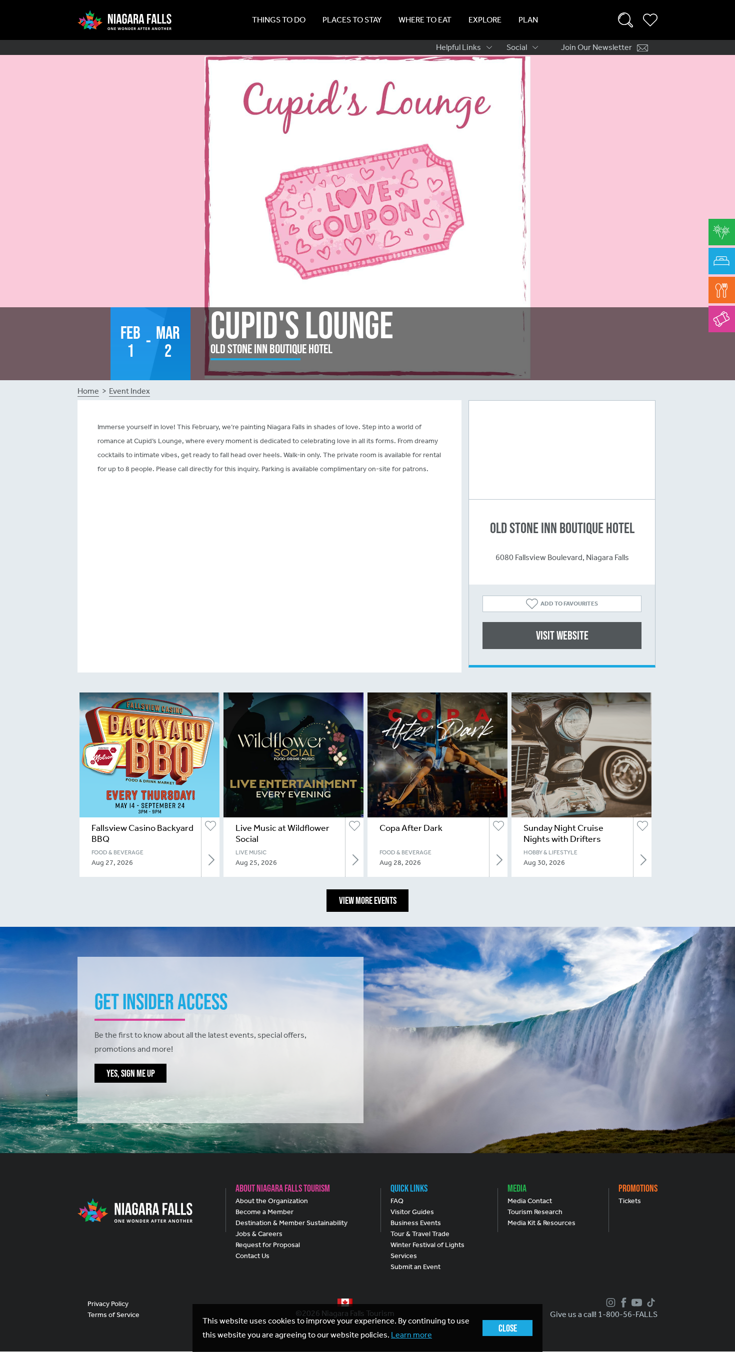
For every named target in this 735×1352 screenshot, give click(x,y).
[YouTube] (635, 1303)
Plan (528, 19)
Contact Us (253, 1256)
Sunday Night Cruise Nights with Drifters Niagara (564, 838)
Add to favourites (569, 603)
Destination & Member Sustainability (292, 1223)
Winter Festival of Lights (427, 1245)
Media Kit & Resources (542, 1223)
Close (507, 1328)
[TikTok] (650, 1303)
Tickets (629, 1201)
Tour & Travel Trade (420, 1234)
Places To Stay (352, 19)
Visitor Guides (412, 1212)
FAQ (397, 1201)
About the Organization (272, 1201)
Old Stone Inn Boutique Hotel (562, 528)
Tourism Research (535, 1212)
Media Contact (530, 1201)
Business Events (415, 1223)
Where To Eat (425, 19)
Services (403, 1256)
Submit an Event (415, 1267)
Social (516, 47)
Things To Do (279, 19)
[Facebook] (622, 1303)
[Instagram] (609, 1303)
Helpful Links (458, 47)
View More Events (367, 900)
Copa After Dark (411, 827)
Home (88, 391)
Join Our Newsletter (596, 47)
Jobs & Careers (259, 1234)
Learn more (411, 1335)
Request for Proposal (268, 1245)
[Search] (625, 19)
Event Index (129, 391)
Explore (485, 19)
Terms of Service (114, 1315)
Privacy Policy (108, 1304)
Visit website (562, 635)
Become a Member (265, 1212)
